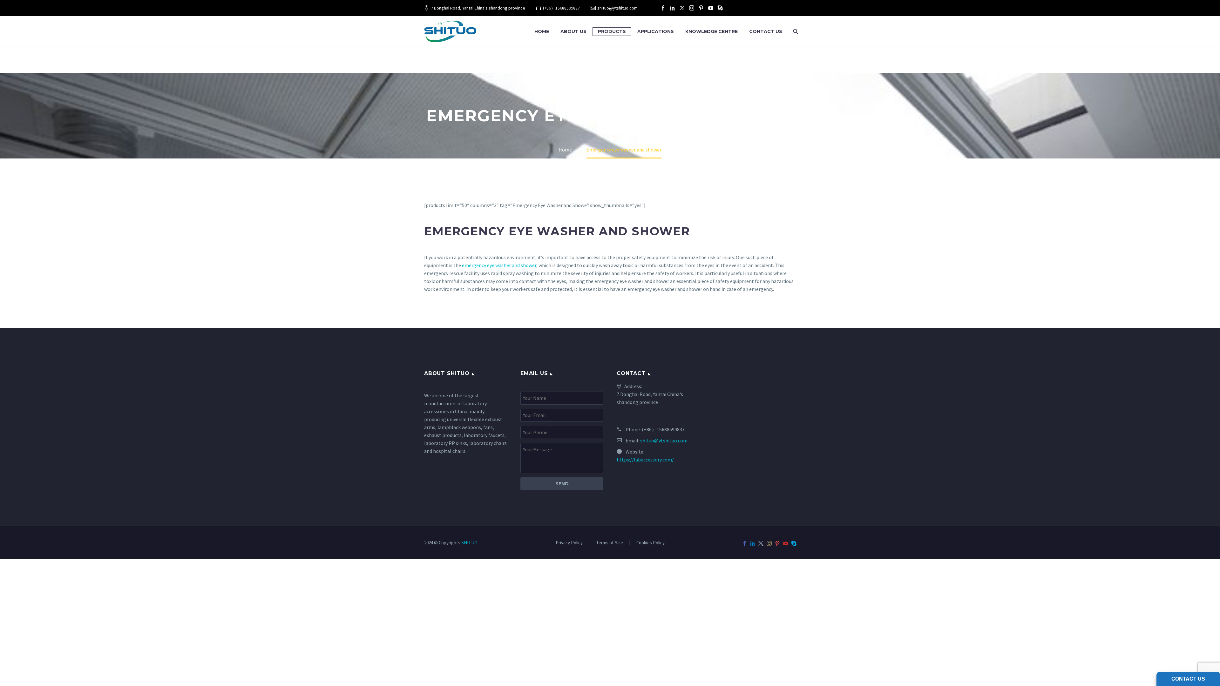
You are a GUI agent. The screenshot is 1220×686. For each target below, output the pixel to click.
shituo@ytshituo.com (617, 8)
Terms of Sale (609, 543)
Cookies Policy (650, 543)
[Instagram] (691, 7)
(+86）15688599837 (561, 8)
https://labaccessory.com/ (645, 459)
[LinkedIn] (672, 7)
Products (612, 31)
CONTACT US (765, 31)
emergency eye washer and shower (499, 265)
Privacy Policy (569, 543)
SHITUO (469, 543)
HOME (541, 31)
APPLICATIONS (655, 31)
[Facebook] (663, 7)
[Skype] (720, 7)
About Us (573, 31)
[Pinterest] (701, 7)
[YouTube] (710, 7)
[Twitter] (682, 7)
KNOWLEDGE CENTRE (711, 31)
